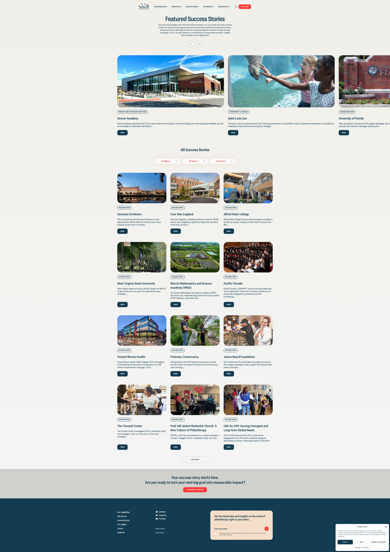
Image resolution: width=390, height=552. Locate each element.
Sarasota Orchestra (129, 214)
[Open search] (236, 6)
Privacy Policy (365, 547)
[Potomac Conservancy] (194, 330)
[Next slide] (199, 44)
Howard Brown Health (131, 357)
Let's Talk (245, 7)
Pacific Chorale (233, 283)
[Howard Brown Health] (141, 330)
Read (122, 133)
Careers (120, 528)
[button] (386, 527)
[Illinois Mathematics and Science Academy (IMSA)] (194, 257)
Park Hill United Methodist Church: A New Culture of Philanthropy (193, 428)
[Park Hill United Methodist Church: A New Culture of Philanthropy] (194, 400)
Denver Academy (127, 118)
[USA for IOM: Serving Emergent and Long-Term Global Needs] (248, 400)
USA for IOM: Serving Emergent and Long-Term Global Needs (246, 428)
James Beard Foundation (239, 357)
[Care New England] (194, 188)
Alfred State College (236, 214)
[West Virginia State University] (141, 257)
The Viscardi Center (129, 426)
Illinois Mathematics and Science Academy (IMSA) (191, 285)
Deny (361, 542)
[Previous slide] (191, 44)
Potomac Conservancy (184, 357)
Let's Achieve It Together (195, 490)
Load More (195, 459)
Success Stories (123, 520)
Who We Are (122, 516)
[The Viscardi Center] (141, 400)
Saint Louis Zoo (237, 118)
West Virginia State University (136, 283)
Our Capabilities (123, 512)
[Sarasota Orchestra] (141, 188)
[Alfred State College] (248, 188)
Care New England (181, 214)
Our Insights (122, 524)
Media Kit (121, 532)
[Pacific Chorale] (248, 257)
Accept (345, 542)
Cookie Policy (358, 547)
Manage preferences (378, 542)
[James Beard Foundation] (248, 330)
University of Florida (351, 118)
